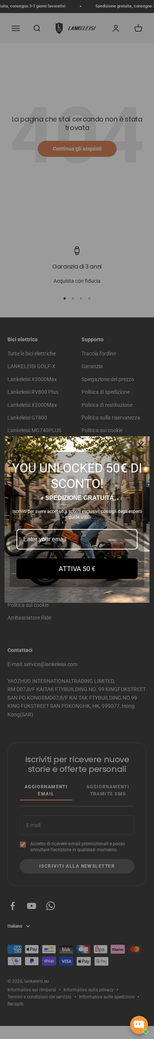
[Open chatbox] (139, 1025)
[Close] (141, 445)
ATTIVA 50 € (77, 569)
